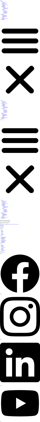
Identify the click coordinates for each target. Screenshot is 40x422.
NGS (0, 252)
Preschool (3, 205)
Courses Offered (5, 11)
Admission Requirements (4, 4)
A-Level (3, 109)
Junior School (3, 7)
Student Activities (3, 238)
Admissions (2, 202)
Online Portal (2, 245)
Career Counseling (5, 12)
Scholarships (3, 104)
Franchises (2, 212)
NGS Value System (4, 2)
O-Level (3, 9)
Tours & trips (3, 215)
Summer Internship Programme (4, 18)
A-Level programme (3, 247)
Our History (3, 201)
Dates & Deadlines (3, 237)
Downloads (5, 13)
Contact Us (2, 246)
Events (3, 17)
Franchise (2, 248)
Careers (2, 249)
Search (0, 223)
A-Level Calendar (5, 211)
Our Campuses (2, 19)
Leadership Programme (4, 15)
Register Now (3, 5)
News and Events (3, 217)
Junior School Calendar (6, 206)
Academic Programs (3, 6)
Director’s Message (4, 3)
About (1, 233)
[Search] (7, 223)
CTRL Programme (5, 8)
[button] (20, 60)
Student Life (2, 14)
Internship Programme (4, 16)
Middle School (3, 207)
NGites (3, 216)
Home (1, 1)
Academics (2, 231)
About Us (2, 200)
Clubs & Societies (4, 114)
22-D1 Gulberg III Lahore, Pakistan (2, 225)
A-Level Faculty (5, 10)
